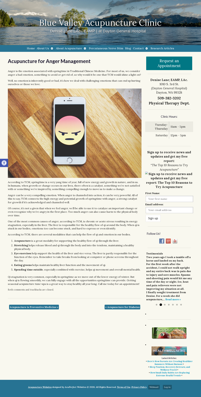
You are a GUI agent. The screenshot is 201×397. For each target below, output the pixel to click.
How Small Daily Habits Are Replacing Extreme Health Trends (170, 374)
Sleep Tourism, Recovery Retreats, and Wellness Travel (170, 368)
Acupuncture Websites (40, 387)
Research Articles (162, 48)
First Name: (152, 193)
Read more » (173, 299)
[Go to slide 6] (177, 304)
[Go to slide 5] (172, 304)
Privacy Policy (139, 387)
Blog (128, 48)
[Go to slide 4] (168, 304)
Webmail (153, 387)
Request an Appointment (169, 63)
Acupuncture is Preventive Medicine (34, 307)
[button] (4, 163)
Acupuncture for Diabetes (122, 307)
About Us (43, 48)
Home (31, 48)
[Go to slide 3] (164, 304)
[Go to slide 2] (160, 304)
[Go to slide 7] (181, 304)
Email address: (154, 204)
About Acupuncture (69, 48)
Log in (167, 387)
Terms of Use (123, 387)
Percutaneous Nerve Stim (106, 48)
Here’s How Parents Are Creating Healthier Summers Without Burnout (170, 362)
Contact (138, 48)
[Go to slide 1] (156, 304)
